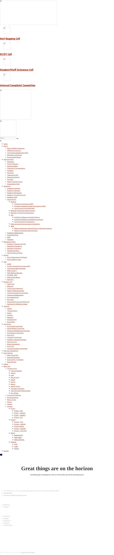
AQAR (9, 264)
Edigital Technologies (28, 552)
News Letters (11, 400)
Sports (9, 313)
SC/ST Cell (6, 54)
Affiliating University (14, 150)
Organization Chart (13, 184)
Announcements (12, 397)
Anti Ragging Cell (10, 39)
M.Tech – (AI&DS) (20, 424)
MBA (12, 226)
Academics (7, 186)
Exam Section (8, 353)
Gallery (6, 364)
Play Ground (15, 377)
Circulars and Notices (14, 395)
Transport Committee (14, 337)
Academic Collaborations (15, 233)
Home (5, 144)
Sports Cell (10, 284)
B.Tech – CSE (18, 411)
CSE (12, 215)
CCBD (16, 446)
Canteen (10, 315)
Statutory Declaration (11, 351)
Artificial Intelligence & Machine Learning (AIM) (30, 206)
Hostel (13, 380)
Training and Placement (15, 288)
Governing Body (12, 166)
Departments (11, 199)
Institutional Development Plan (17, 153)
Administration (9, 159)
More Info (7, 366)
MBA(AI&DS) (18, 435)
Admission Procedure (14, 248)
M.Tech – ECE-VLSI (20, 431)
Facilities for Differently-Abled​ (17, 304)
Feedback (10, 239)
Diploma (13, 202)
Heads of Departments (14, 182)
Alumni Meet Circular (14, 260)
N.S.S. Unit (10, 335)
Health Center (15, 386)
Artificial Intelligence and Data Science (27, 217)
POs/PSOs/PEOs (12, 235)
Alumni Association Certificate (17, 257)
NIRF (8, 237)
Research (10, 317)
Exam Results (11, 362)
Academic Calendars (13, 191)
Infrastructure (12, 369)
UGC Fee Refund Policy (14, 253)
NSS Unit (10, 286)
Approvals (10, 162)
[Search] (17, 138)
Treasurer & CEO (12, 175)
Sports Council (12, 342)
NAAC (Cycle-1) (12, 271)
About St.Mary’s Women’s (15, 148)
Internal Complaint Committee (17, 85)
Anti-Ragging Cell (13, 297)
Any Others (11, 322)
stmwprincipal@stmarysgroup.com (15, 495)
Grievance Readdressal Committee (18, 331)
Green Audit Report (13, 277)
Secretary (10, 173)
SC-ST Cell (10, 346)
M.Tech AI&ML (19, 426)
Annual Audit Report (14, 157)
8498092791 (8, 493)
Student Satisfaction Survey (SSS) (18, 266)
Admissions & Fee (9, 242)
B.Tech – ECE (18, 417)
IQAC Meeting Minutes (14, 273)
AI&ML (16, 449)
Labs (12, 375)
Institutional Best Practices (16, 268)
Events (13, 382)
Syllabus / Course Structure (16, 195)
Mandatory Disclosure (14, 155)
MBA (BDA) (18, 437)
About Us (7, 504)
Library (9, 308)
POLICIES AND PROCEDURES (20, 391)
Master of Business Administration (26, 231)
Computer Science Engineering (24, 222)
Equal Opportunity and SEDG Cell (18, 302)
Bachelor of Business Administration (23, 211)
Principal (10, 179)
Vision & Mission (12, 164)
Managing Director (13, 177)
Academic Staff (12, 197)
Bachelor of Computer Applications (22, 213)
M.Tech (13, 420)
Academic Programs (13, 188)
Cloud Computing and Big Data (24, 208)
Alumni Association (13, 344)
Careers (9, 404)
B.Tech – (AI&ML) (20, 415)
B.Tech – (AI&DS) (19, 413)
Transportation (12, 311)
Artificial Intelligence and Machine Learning (28, 219)
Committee (7, 324)
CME (15, 444)
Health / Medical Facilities (15, 291)
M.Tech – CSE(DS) (20, 429)
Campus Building (16, 371)
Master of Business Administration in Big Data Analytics (33, 228)
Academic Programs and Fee (16, 244)
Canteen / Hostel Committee (16, 340)
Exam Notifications (13, 357)
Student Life (8, 282)
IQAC (5, 262)
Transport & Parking (17, 389)
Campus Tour (8, 525)
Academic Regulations (14, 193)
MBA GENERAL (19, 440)
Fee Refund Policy (13, 251)
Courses (9, 406)
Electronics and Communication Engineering (25, 224)
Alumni (6, 255)
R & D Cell (10, 300)
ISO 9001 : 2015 (12, 275)
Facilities (6, 306)
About (6, 146)
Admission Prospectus (14, 246)
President (10, 171)
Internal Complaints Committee (17, 293)
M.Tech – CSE (18, 422)
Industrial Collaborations (15, 295)
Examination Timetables (15, 360)
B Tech (13, 409)
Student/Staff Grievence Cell (16, 70)
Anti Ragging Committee (15, 333)
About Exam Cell (12, 355)
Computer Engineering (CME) (23, 204)
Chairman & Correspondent (16, 168)
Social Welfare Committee (15, 328)
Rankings (10, 280)
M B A (13, 433)
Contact (6, 451)
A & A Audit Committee (15, 326)
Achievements (12, 320)
